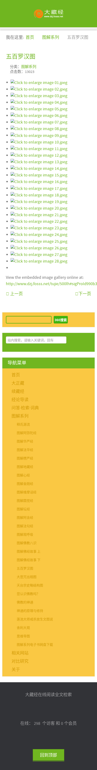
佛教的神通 (25, 602)
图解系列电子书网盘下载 (35, 645)
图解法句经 (25, 526)
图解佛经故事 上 (28, 552)
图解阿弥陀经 (26, 433)
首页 (16, 375)
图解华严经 (25, 441)
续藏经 (18, 391)
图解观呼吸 (25, 535)
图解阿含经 (25, 518)
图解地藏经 (25, 467)
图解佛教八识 (26, 543)
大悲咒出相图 (26, 577)
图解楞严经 (25, 458)
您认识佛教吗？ (28, 594)
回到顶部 (48, 755)
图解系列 (28, 66)
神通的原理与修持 (30, 611)
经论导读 (20, 400)
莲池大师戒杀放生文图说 (35, 619)
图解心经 (23, 475)
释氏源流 (23, 425)
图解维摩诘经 (26, 492)
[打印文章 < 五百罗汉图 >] (89, 66)
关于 (16, 669)
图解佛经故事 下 (28, 560)
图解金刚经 (25, 484)
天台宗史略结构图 (30, 585)
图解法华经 (25, 450)
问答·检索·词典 (25, 408)
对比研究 (20, 661)
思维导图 (23, 636)
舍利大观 (23, 628)
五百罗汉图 (20, 56)
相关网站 (20, 653)
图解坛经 (23, 509)
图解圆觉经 (25, 501)
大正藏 (18, 383)
